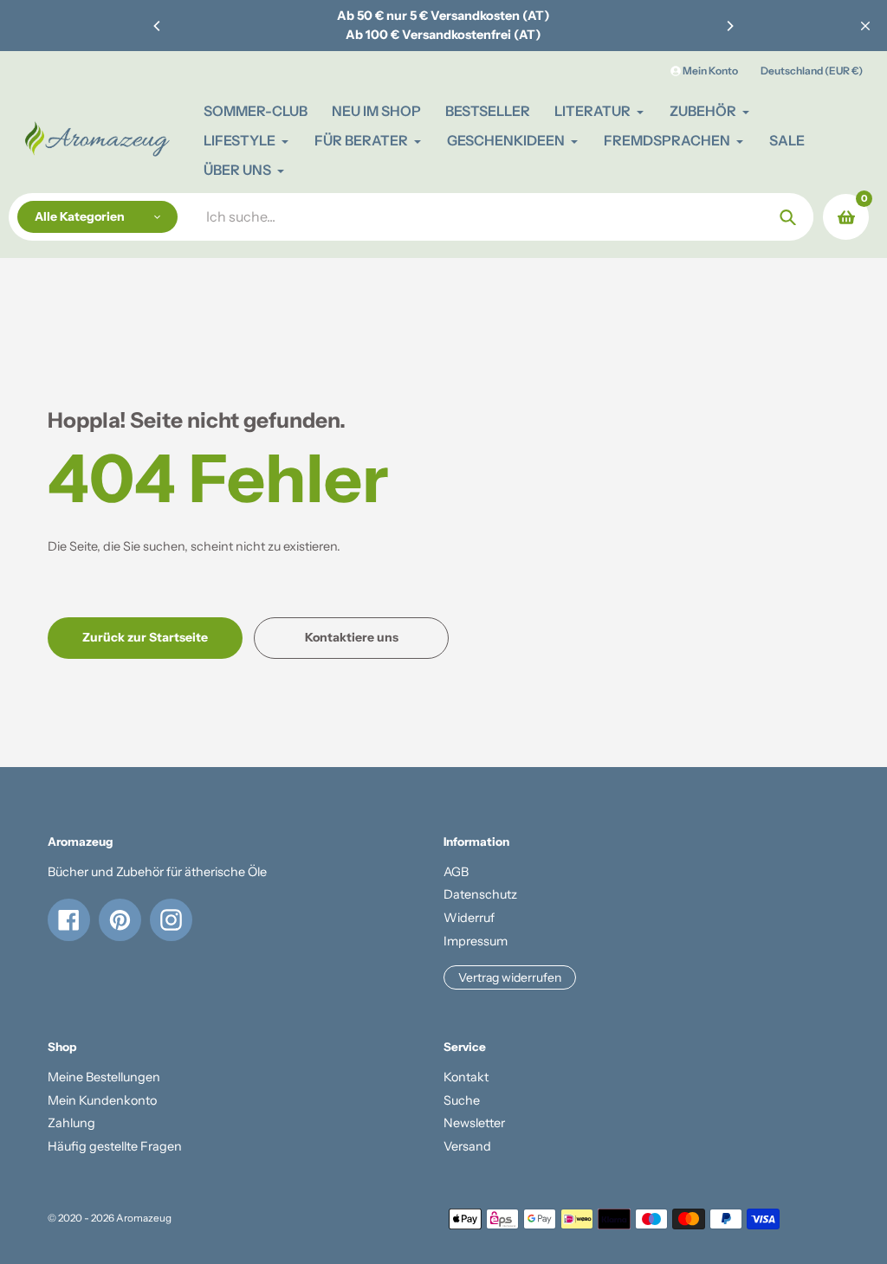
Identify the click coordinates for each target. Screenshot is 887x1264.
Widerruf (469, 917)
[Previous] (157, 26)
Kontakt (466, 1077)
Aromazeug (144, 1218)
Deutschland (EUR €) (812, 70)
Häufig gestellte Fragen (115, 1146)
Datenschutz (480, 894)
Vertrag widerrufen (509, 977)
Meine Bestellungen (104, 1077)
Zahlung (71, 1123)
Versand (467, 1146)
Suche (462, 1100)
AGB (456, 872)
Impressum (476, 941)
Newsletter (474, 1123)
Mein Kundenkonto (102, 1100)
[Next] (729, 26)
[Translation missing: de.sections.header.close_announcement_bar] (865, 26)
